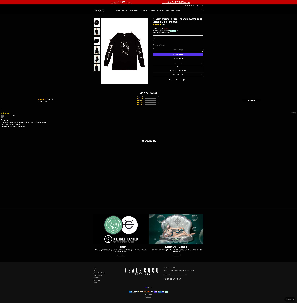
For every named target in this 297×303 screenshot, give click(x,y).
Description (178, 63)
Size (154, 38)
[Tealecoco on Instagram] (165, 279)
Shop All (125, 10)
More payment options (178, 58)
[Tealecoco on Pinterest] (177, 279)
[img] (5, 113)
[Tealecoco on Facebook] (168, 279)
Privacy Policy (96, 277)
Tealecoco (99, 10)
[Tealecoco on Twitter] (174, 279)
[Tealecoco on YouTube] (171, 279)
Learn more (120, 255)
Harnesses (160, 10)
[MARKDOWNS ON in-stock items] (176, 229)
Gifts (167, 10)
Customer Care (97, 280)
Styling (178, 10)
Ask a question (178, 74)
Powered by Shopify (148, 297)
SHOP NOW (176, 255)
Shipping (159, 32)
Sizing (178, 67)
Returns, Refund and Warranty (100, 273)
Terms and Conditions (98, 275)
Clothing (152, 10)
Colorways (143, 10)
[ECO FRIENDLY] (121, 229)
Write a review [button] (251, 100)
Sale (172, 10)
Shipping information (178, 71)
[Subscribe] (186, 274)
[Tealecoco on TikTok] (180, 279)
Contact (95, 282)
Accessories (134, 10)
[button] (157, 25)
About (118, 10)
